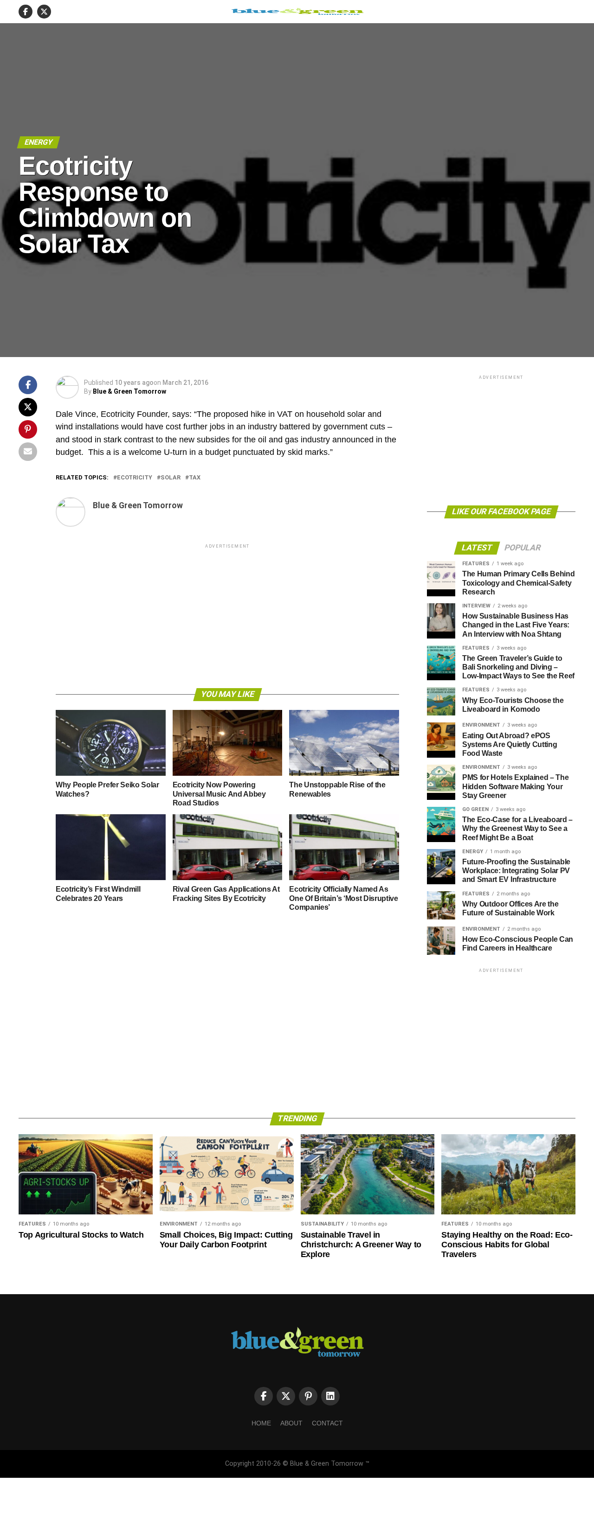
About (291, 1423)
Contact (327, 1423)
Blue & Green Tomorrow (129, 391)
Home (261, 1423)
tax (194, 478)
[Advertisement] (227, 615)
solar (171, 478)
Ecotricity (134, 478)
